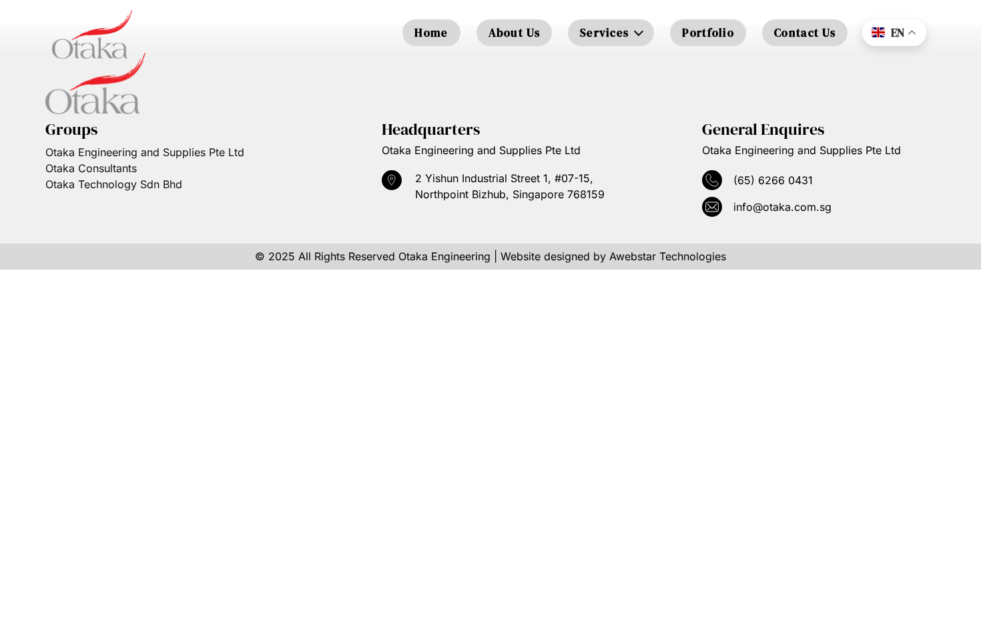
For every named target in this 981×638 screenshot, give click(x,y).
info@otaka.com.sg (782, 207)
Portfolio (708, 33)
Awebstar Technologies (667, 256)
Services (604, 33)
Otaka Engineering (444, 256)
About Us (514, 33)
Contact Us (805, 33)
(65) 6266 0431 (773, 180)
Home (431, 33)
